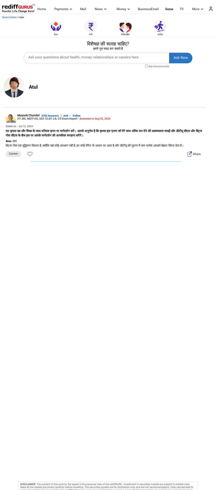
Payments (61, 9)
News (99, 9)
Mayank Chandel (28, 115)
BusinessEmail (148, 9)
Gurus (169, 9)
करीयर (160, 34)
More (196, 9)
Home (41, 9)
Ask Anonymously (158, 66)
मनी (90, 34)
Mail (83, 9)
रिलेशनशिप (125, 34)
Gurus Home (9, 17)
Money (121, 9)
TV (182, 9)
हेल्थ (56, 34)
